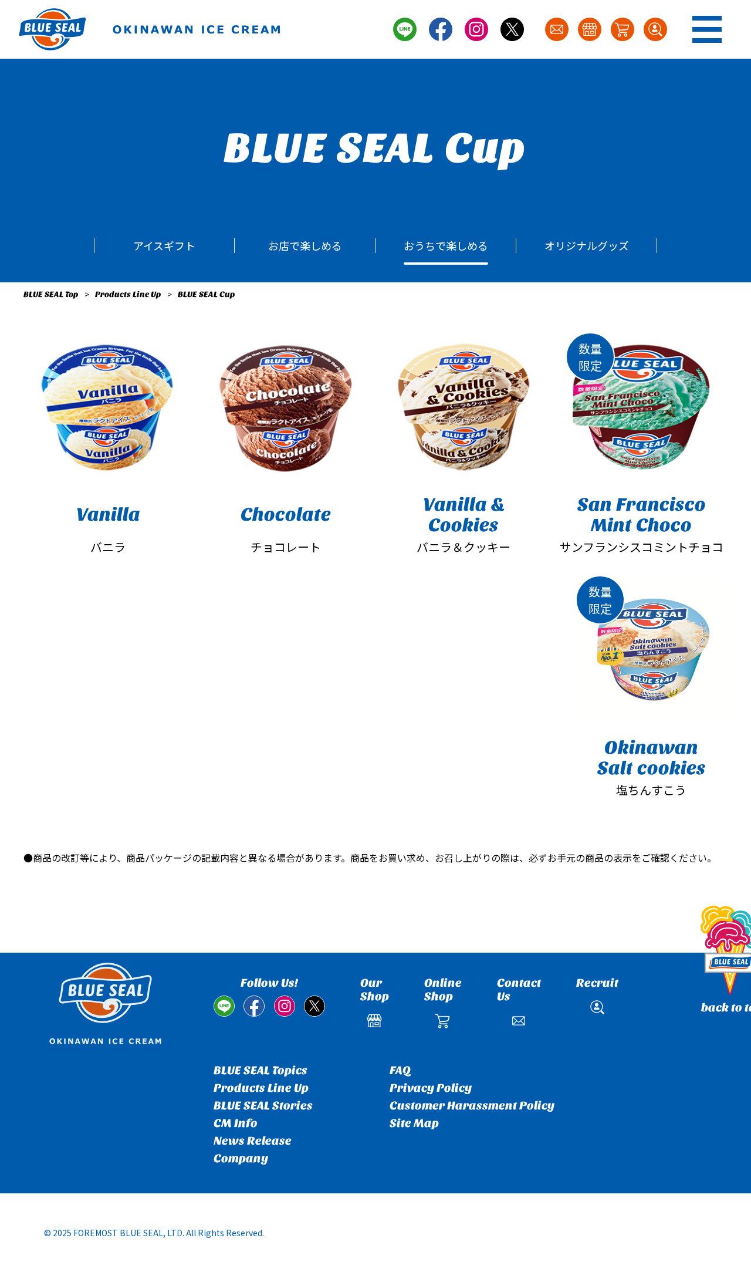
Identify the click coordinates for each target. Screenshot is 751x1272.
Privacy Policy (431, 1088)
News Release (253, 1141)
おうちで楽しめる (446, 245)
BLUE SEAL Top (51, 294)
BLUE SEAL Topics (260, 1070)
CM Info (236, 1123)
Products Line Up (128, 294)
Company (241, 1158)
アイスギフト (164, 245)
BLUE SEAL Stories (263, 1105)
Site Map (414, 1123)
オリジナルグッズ (586, 245)
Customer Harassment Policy (472, 1105)
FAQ (400, 1070)
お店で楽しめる (305, 245)
